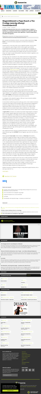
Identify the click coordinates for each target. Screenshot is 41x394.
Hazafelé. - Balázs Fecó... (25, 328)
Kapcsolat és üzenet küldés (31, 386)
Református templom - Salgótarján (7, 299)
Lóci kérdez (6, 196)
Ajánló (2, 10)
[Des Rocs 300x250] (20, 314)
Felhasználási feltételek (25, 362)
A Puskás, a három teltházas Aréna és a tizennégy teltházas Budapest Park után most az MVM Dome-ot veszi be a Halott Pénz (20, 190)
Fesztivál (8, 27)
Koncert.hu (29, 275)
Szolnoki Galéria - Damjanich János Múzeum (29, 299)
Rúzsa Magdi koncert (4, 328)
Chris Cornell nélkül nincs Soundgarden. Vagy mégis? (14, 192)
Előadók (15, 10)
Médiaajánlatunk (24, 353)
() (14, 69)
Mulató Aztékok (4, 280)
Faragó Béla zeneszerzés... (26, 339)
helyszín (28, 356)
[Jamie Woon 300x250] (20, 237)
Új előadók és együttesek (6, 275)
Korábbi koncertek (25, 357)
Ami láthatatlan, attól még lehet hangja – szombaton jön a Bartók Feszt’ (17, 198)
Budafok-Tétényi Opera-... (5, 333)
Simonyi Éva (13, 27)
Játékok (32, 10)
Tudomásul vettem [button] (10, 390)
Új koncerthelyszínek (5, 289)
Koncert (23, 356)
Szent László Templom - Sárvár (26, 294)
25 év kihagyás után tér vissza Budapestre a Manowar (11, 243)
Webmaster (24, 363)
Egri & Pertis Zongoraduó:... (26, 333)
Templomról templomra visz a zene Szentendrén (13, 194)
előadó (26, 356)
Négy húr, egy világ (4, 345)
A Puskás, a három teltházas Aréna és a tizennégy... (11, 210)
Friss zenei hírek (4, 240)
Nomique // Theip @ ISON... (26, 322)
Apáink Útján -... (3, 322)
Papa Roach (7, 176)
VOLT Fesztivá (13, 176)
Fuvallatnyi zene (4, 339)
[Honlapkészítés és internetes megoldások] (20, 389)
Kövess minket (4, 271)
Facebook (37, 10)
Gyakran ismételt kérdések (26, 354)
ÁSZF (22, 360)
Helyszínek (21, 10)
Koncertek (8, 10)
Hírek (27, 10)
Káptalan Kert (3, 294)
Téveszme (23, 282)
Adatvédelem (24, 359)
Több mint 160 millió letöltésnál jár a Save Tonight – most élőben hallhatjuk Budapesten (19, 251)
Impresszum (24, 351)
